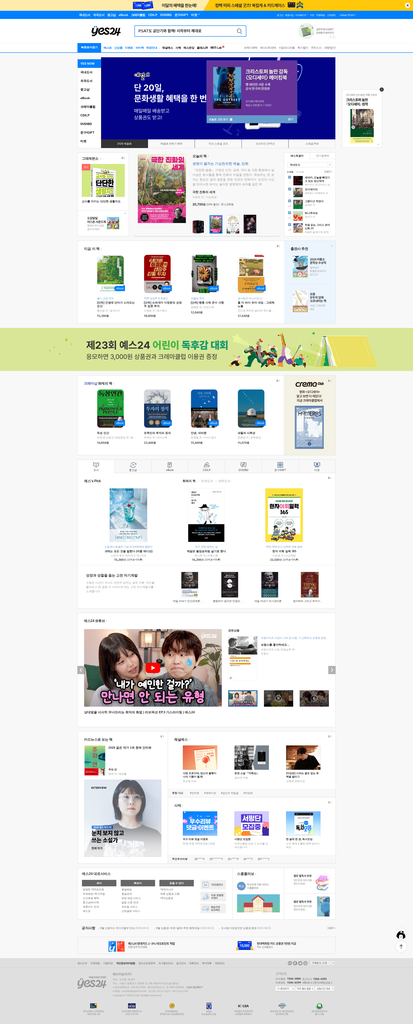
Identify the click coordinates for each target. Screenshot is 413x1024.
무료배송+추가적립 (94, 893)
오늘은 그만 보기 (219, 119)
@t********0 (216, 858)
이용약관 (108, 963)
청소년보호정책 (147, 963)
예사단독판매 (268, 47)
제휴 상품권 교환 (170, 893)
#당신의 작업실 (230, 793)
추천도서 (316, 47)
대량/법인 (330, 47)
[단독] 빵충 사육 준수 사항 (207, 302)
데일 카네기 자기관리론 (268, 601)
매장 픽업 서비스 (131, 898)
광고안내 (181, 963)
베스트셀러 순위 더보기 (328, 171)
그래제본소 (90, 158)
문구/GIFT (87, 132)
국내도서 (86, 72)
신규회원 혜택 (91, 898)
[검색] (239, 31)
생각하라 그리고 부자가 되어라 (310, 601)
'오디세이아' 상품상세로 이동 (309, 193)
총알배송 (127, 889)
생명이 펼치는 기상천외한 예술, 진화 (220, 163)
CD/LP (84, 115)
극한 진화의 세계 (204, 192)
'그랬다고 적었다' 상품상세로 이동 (309, 205)
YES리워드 (213, 896)
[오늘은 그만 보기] (381, 90)
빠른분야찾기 (89, 47)
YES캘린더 (213, 885)
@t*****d (199, 858)
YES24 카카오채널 (290, 963)
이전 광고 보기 (330, 37)
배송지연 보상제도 (213, 908)
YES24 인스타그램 (305, 963)
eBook (85, 98)
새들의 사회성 (246, 433)
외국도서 (86, 81)
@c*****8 (233, 858)
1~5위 (290, 172)
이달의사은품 (287, 47)
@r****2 (248, 858)
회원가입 (289, 15)
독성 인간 (103, 433)
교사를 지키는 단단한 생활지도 (101, 201)
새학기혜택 (250, 47)
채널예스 (181, 739)
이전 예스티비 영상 (81, 670)
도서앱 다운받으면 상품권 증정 (246, 928)
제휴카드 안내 (91, 906)
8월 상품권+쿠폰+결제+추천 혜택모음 (185, 928)
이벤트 (129, 47)
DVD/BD (86, 124)
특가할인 (302, 47)
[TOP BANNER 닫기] (407, 5)
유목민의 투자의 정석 (157, 433)
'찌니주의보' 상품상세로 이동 (309, 216)
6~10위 (300, 172)
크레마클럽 (88, 106)
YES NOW (87, 63)
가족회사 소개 (323, 963)
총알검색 (127, 893)
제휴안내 (194, 963)
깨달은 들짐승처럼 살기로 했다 (206, 551)
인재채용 (95, 963)
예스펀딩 (188, 47)
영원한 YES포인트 (93, 889)
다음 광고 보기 (334, 37)
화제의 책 (98, 383)
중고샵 (84, 89)
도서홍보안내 (166, 963)
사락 (178, 47)
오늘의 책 (200, 156)
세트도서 (224, 481)
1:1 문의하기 (285, 989)
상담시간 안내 (324, 989)
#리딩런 (248, 793)
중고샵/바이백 (91, 902)
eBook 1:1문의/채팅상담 (316, 982)
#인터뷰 (194, 793)
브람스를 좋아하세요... (275, 644)
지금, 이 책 (92, 249)
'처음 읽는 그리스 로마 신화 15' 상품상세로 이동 (309, 228)
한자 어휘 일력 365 (284, 551)
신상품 (118, 47)
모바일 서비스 (130, 906)
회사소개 (82, 963)
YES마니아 (166, 889)
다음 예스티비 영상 (332, 670)
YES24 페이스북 (295, 963)
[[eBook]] (112, 408)
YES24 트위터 (300, 963)
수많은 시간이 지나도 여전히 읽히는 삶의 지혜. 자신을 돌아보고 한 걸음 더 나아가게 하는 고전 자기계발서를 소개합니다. (120, 587)
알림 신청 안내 (130, 902)
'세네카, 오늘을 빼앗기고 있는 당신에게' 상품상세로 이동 (309, 181)
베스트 (108, 47)
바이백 (140, 47)
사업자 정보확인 (193, 987)
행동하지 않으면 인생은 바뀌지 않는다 (235, 601)
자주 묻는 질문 (304, 989)
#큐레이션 (210, 793)
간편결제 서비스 (131, 911)
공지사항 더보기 (331, 928)
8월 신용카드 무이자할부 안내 (124, 928)
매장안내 (151, 47)
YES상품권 (166, 898)
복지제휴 (206, 963)
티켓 (83, 141)
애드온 (87, 911)
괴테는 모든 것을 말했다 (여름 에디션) (129, 551)
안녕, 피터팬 (198, 433)
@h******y (264, 858)
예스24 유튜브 (94, 621)
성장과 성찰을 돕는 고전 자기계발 (112, 575)
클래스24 (202, 47)
